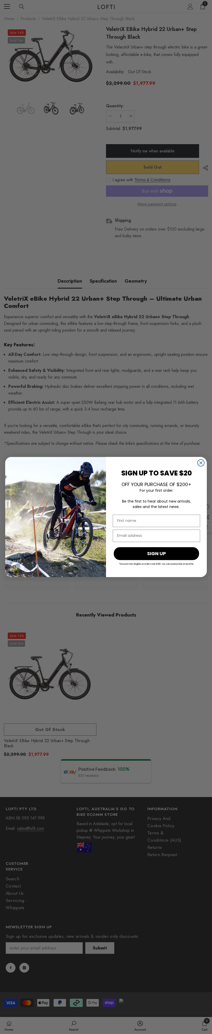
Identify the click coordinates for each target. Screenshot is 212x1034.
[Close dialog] (201, 462)
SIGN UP (156, 553)
